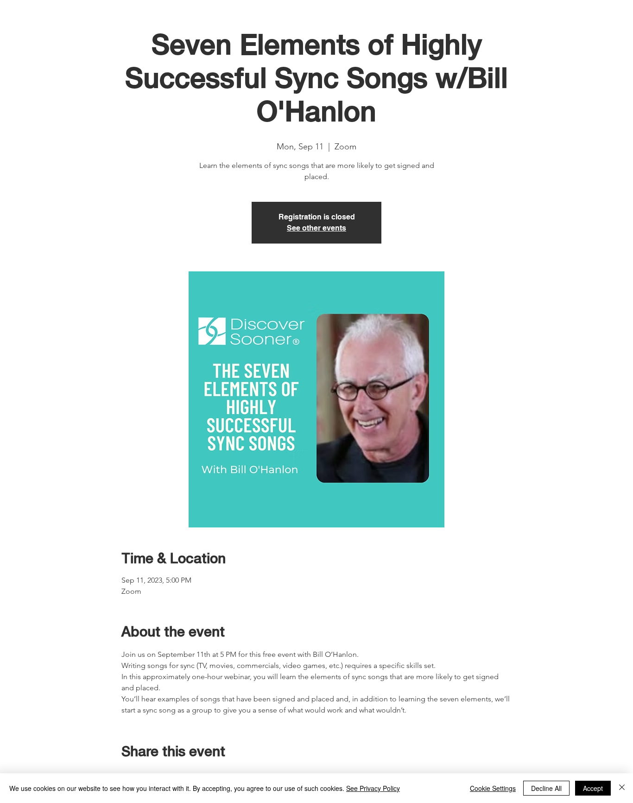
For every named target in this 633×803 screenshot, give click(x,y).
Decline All (546, 788)
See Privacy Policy (373, 788)
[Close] (621, 788)
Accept (593, 788)
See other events (316, 228)
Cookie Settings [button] (493, 788)
